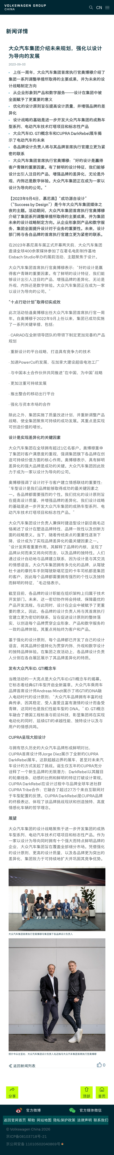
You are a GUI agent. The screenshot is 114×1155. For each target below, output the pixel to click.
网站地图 (44, 1120)
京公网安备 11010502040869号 (33, 1144)
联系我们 (101, 1120)
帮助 (31, 1120)
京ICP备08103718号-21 (26, 1136)
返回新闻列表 (23, 1066)
